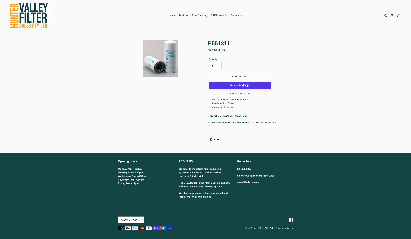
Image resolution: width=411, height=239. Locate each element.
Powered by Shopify (284, 228)
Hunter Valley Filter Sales (264, 228)
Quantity (213, 59)
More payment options (240, 93)
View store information (222, 107)
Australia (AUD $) (130, 219)
